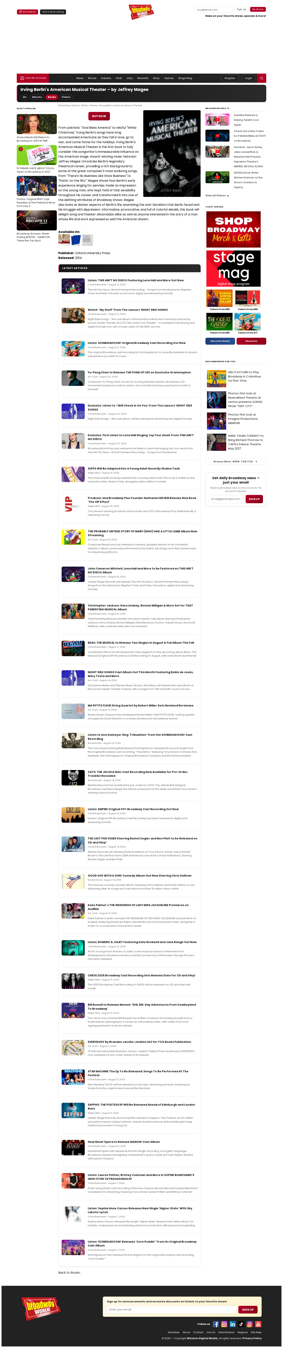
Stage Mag (185, 78)
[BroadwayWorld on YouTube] (258, 1324)
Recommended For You (220, 361)
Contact (198, 1332)
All (24, 97)
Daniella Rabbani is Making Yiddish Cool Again (246, 120)
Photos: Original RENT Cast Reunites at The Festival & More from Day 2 (36, 193)
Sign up (254, 499)
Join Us (210, 1332)
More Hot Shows (220, 341)
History (93, 105)
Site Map (256, 1332)
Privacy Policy (252, 1338)
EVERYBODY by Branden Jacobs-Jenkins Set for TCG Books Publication (139, 1042)
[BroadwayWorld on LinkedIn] (232, 1324)
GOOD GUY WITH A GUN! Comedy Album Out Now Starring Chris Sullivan (140, 876)
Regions (243, 1332)
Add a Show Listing (53, 11)
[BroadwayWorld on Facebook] (215, 1324)
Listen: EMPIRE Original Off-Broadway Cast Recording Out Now (133, 809)
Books (52, 97)
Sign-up (241, 9)
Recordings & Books (69, 105)
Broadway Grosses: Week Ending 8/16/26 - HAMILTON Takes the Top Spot (33, 227)
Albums (37, 97)
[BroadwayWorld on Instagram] (224, 1324)
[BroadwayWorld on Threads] (249, 1324)
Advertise (174, 1332)
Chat (119, 78)
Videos (66, 97)
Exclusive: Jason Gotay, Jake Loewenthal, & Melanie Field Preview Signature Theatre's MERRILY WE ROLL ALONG (248, 156)
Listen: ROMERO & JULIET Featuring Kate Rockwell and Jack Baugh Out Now (142, 942)
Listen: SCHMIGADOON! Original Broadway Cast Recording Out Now (137, 343)
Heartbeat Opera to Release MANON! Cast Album (124, 1142)
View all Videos (215, 195)
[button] (261, 78)
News (80, 78)
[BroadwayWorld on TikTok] (241, 1324)
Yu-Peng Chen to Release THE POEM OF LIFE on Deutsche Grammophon (139, 372)
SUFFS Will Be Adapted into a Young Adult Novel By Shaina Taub (134, 468)
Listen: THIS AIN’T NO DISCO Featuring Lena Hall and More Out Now (136, 280)
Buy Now (99, 116)
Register (230, 78)
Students (142, 78)
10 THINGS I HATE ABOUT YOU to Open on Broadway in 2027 (35, 160)
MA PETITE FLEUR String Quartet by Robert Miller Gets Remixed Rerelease (140, 705)
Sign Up (248, 1310)
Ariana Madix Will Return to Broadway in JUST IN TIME (33, 129)
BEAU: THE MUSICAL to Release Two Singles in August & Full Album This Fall (141, 643)
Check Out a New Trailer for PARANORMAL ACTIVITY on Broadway (250, 136)
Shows (92, 78)
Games (169, 78)
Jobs (129, 78)
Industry (106, 78)
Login (248, 78)
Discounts (251, 341)
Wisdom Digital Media (202, 1338)
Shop (156, 78)
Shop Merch (29, 11)
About (186, 1332)
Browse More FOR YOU (233, 461)
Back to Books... (69, 1272)
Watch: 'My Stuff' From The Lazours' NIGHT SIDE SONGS (128, 310)
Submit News (226, 1332)
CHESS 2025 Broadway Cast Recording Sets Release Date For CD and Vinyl (141, 975)
